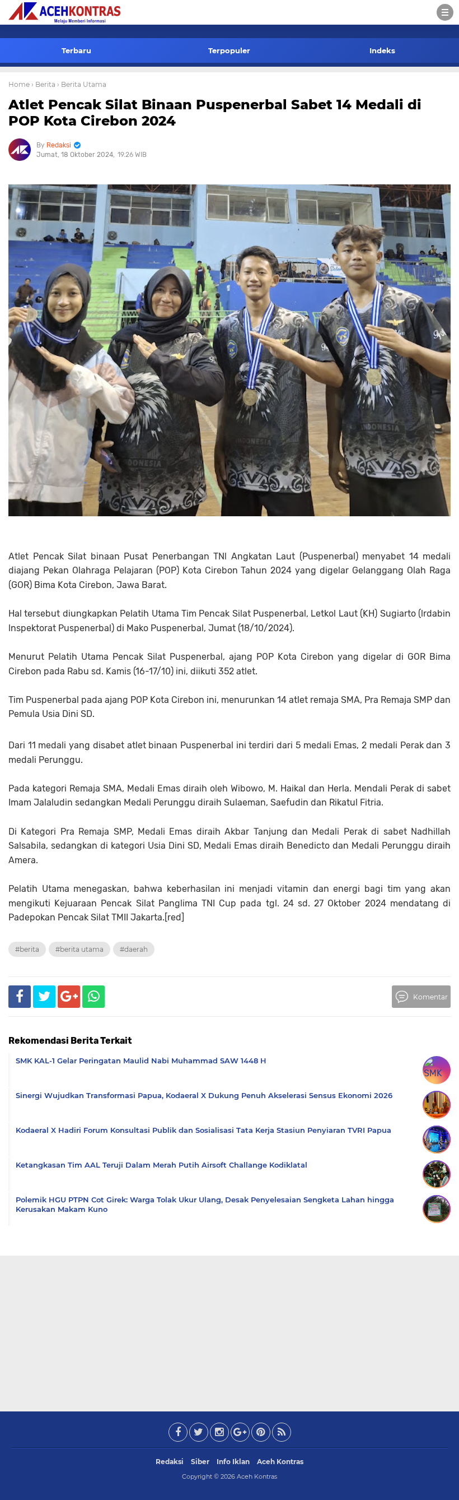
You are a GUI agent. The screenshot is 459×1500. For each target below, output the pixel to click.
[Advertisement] (229, 1331)
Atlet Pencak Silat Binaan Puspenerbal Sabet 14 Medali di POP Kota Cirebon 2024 (214, 112)
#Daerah (134, 949)
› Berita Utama (81, 84)
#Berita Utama (79, 949)
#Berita (27, 949)
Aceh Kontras (280, 1461)
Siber (200, 1461)
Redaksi (170, 1461)
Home (19, 84)
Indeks (382, 50)
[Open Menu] (445, 12)
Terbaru (76, 50)
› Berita (43, 84)
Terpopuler (229, 50)
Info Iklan (233, 1461)
